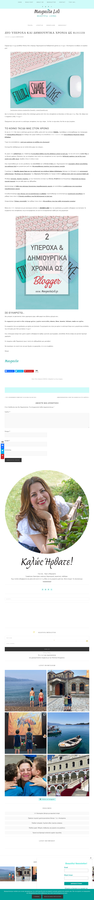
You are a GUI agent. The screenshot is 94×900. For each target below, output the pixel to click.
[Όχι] (92, 894)
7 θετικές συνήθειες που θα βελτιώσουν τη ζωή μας (35, 196)
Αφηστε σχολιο (20, 36)
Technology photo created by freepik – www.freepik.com (29, 110)
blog (57, 379)
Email (7, 440)
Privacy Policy (47, 652)
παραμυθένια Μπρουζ (14, 134)
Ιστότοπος (8, 450)
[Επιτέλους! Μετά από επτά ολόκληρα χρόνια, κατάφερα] (68, 775)
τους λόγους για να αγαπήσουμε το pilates (31, 193)
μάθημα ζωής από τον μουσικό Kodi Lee (75, 174)
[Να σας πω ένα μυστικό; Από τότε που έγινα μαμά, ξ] (26, 775)
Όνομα (7, 431)
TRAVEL (56, 132)
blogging (60, 379)
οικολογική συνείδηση (75, 193)
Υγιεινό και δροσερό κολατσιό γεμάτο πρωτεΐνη (47, 832)
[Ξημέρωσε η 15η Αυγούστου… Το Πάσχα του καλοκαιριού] (68, 690)
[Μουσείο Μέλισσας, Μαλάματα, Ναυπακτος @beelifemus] (26, 733)
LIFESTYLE (17, 153)
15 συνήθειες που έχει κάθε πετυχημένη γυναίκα (59, 201)
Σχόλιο (7, 412)
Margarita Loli (47, 13)
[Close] (91, 858)
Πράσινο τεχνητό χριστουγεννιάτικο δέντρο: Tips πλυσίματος (47, 818)
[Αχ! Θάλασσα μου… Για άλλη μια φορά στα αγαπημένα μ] (68, 733)
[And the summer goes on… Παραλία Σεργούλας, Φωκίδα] (26, 690)
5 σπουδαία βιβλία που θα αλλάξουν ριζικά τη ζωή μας (49, 153)
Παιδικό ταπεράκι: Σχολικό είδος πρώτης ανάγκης (47, 823)
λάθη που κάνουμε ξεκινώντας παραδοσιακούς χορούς (34, 186)
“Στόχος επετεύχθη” (20, 201)
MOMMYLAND (44, 208)
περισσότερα (47, 581)
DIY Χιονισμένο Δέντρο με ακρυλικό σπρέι (47, 813)
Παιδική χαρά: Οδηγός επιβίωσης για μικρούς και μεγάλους (47, 828)
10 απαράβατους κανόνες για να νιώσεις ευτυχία (48, 166)
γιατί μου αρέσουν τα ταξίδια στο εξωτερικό (34, 142)
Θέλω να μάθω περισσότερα (52, 896)
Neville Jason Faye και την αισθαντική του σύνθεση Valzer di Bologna (38, 171)
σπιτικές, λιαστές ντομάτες (19, 178)
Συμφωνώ (36, 896)
